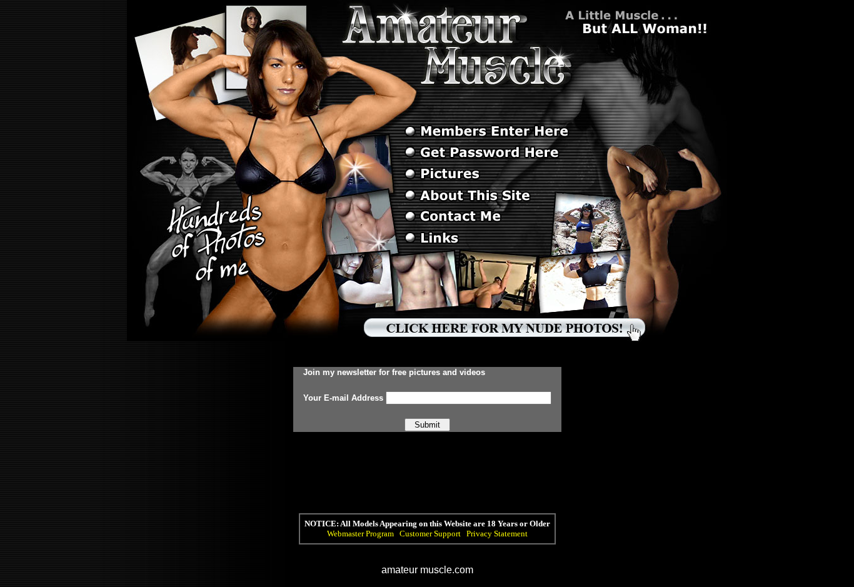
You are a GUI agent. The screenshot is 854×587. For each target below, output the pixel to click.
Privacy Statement (497, 533)
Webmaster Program (360, 533)
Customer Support (430, 533)
